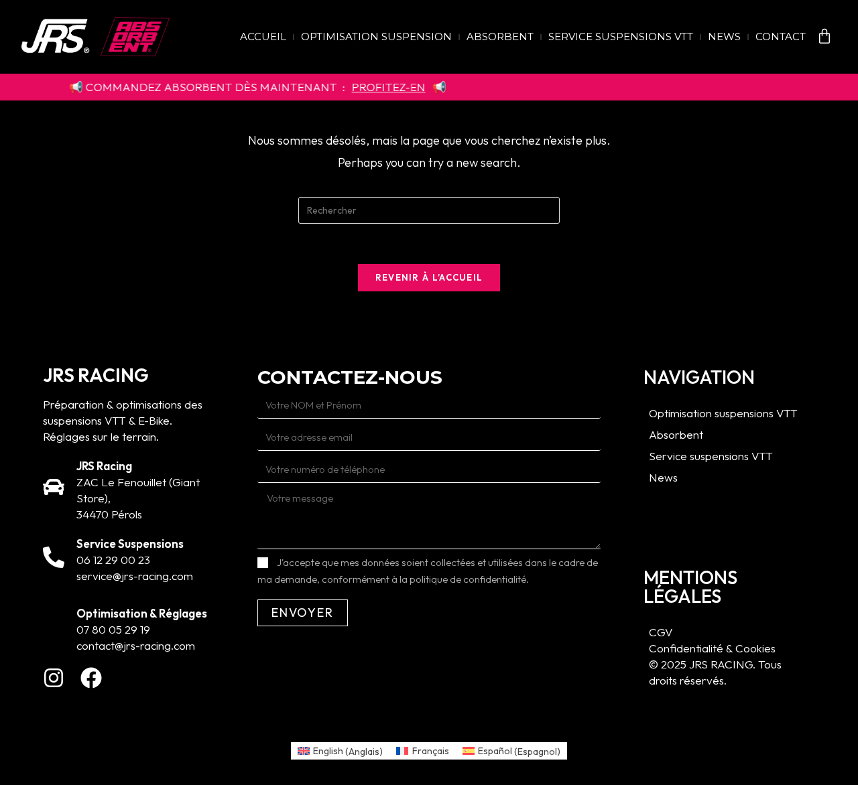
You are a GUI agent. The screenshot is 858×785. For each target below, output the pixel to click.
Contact (780, 36)
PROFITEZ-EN (372, 87)
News (724, 36)
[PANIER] (824, 36)
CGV (661, 632)
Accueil (263, 36)
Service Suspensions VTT (620, 36)
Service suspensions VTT (711, 456)
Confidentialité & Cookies (712, 648)
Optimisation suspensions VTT (723, 413)
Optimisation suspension (376, 36)
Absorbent (500, 36)
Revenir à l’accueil (429, 277)
